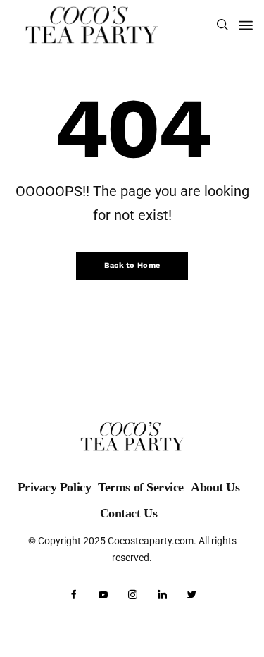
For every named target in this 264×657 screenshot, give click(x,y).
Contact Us (129, 513)
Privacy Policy (55, 487)
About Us (215, 487)
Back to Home (132, 265)
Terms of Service (141, 487)
